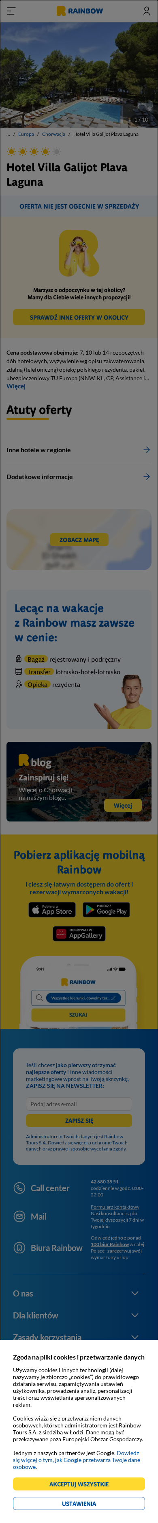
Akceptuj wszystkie (82, 1485)
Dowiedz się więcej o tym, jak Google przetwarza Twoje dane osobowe (76, 1459)
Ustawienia (93, 1505)
